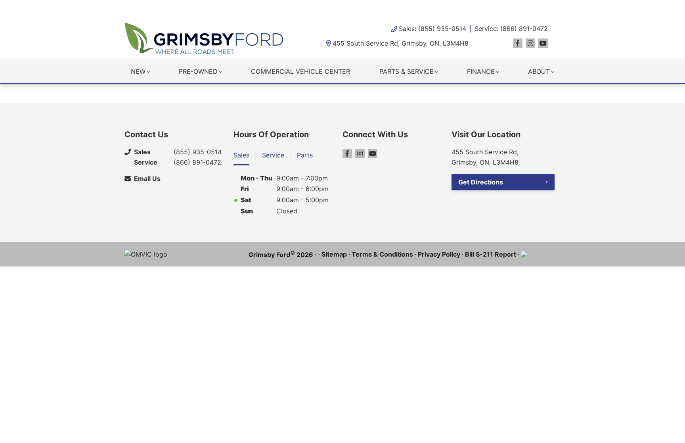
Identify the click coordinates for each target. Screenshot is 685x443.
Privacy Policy (439, 254)
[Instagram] (530, 43)
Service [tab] (273, 155)
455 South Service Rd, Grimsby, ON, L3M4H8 (401, 43)
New (138, 71)
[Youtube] (543, 43)
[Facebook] (517, 43)
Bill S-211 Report (490, 254)
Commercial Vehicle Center (300, 71)
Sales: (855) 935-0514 (432, 29)
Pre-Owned (198, 71)
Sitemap (334, 254)
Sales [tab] (241, 155)
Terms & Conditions (382, 254)
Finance (481, 71)
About (539, 71)
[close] (553, 6)
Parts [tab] (305, 155)
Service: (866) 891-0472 (511, 29)
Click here (280, 8)
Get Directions (480, 182)
